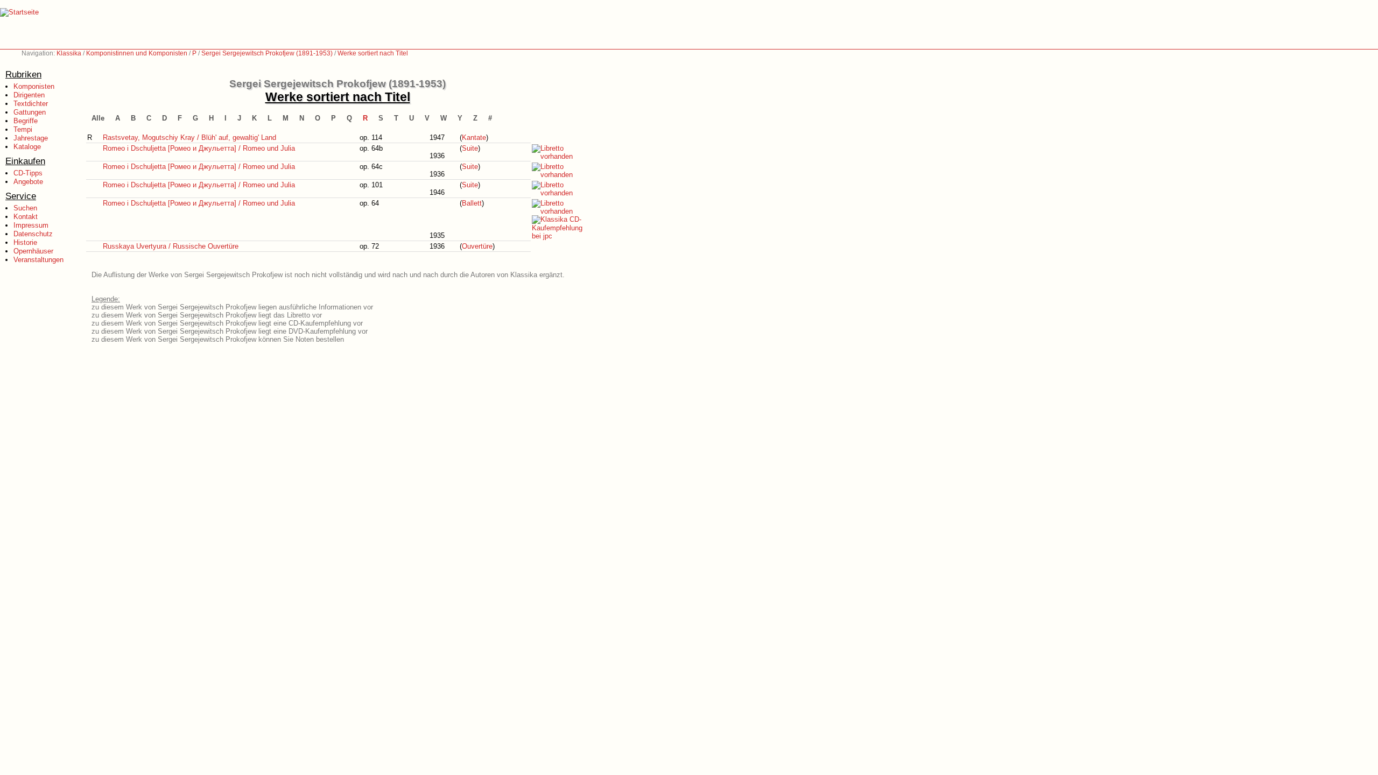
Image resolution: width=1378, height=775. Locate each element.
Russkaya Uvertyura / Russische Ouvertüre (170, 246)
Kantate (474, 137)
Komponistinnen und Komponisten (136, 53)
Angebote (28, 182)
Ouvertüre (477, 246)
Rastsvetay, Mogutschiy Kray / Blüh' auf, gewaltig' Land (189, 137)
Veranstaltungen (38, 260)
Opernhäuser (33, 251)
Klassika (69, 53)
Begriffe (25, 121)
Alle (98, 118)
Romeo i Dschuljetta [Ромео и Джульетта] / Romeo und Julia (199, 148)
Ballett (472, 203)
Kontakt (25, 217)
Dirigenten (29, 95)
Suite (470, 148)
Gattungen (29, 112)
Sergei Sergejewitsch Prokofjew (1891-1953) (267, 53)
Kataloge (27, 147)
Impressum (30, 225)
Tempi (22, 129)
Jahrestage (30, 138)
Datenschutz (33, 234)
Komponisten (33, 86)
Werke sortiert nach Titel (373, 53)
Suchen (25, 208)
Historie (25, 242)
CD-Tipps (28, 173)
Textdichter (30, 104)
